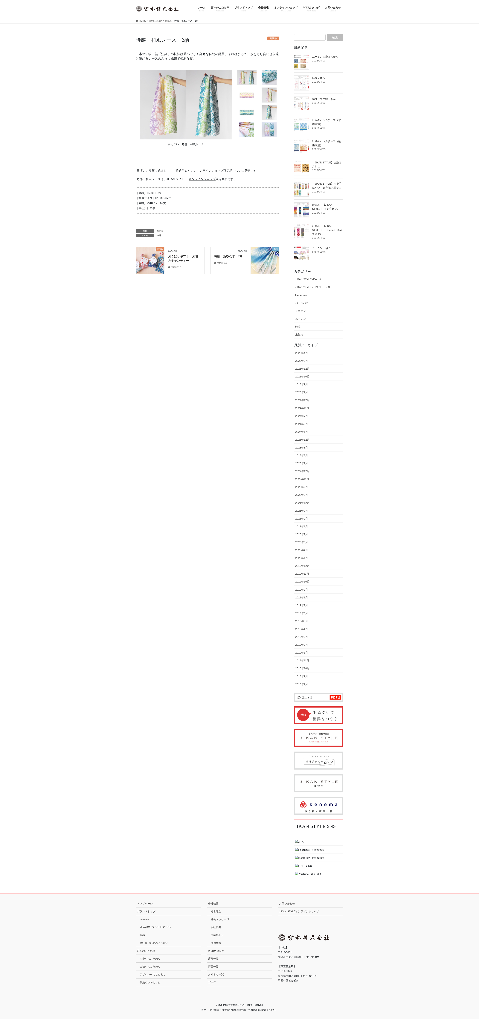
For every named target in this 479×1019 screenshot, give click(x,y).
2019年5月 (301, 621)
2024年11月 (302, 408)
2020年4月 (301, 550)
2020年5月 (301, 542)
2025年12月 (302, 368)
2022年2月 (301, 494)
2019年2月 (301, 644)
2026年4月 (301, 352)
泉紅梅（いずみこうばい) (154, 942)
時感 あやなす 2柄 (228, 256)
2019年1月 (301, 652)
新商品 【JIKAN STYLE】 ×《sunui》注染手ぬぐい (327, 230)
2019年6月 (301, 613)
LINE (309, 865)
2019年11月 (302, 573)
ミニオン (300, 310)
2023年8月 (301, 447)
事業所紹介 (217, 935)
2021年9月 (301, 510)
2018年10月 (302, 668)
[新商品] (150, 260)
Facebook (318, 849)
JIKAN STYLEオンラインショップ (299, 911)
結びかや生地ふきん (324, 98)
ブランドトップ (146, 911)
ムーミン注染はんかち (325, 56)
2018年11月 (302, 660)
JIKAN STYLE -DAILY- (308, 279)
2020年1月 (301, 557)
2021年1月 (301, 526)
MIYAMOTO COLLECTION (155, 927)
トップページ (145, 903)
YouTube (316, 873)
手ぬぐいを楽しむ (150, 982)
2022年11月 (302, 479)
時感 (159, 235)
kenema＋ (301, 295)
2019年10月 (302, 581)
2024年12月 (302, 400)
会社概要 (216, 927)
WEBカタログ (216, 950)
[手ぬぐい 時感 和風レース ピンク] (246, 94)
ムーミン (300, 318)
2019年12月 (302, 565)
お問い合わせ (287, 903)
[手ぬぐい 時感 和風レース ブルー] (246, 112)
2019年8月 (301, 597)
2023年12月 (302, 439)
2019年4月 (301, 628)
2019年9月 (301, 589)
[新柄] (265, 260)
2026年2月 (301, 360)
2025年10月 (302, 376)
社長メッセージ (220, 919)
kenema (144, 919)
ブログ (212, 982)
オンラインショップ (202, 179)
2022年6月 (301, 486)
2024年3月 (301, 423)
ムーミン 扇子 (321, 248)
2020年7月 (301, 534)
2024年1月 (301, 431)
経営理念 (216, 911)
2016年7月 (301, 684)
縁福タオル (318, 77)
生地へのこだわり (150, 966)
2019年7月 (301, 605)
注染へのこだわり (150, 958)
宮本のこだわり (146, 950)
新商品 (160, 231)
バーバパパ (301, 303)
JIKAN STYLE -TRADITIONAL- (313, 287)
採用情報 (216, 942)
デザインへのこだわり (153, 974)
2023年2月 (301, 463)
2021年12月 (302, 502)
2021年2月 (301, 518)
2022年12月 (302, 471)
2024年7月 (301, 415)
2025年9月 (301, 384)
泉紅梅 (299, 334)
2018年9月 (301, 676)
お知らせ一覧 (216, 974)
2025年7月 (301, 392)
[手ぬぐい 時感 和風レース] (247, 77)
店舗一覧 (213, 958)
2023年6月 (301, 455)
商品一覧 (213, 966)
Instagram (318, 857)
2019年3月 (301, 636)
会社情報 (213, 903)
